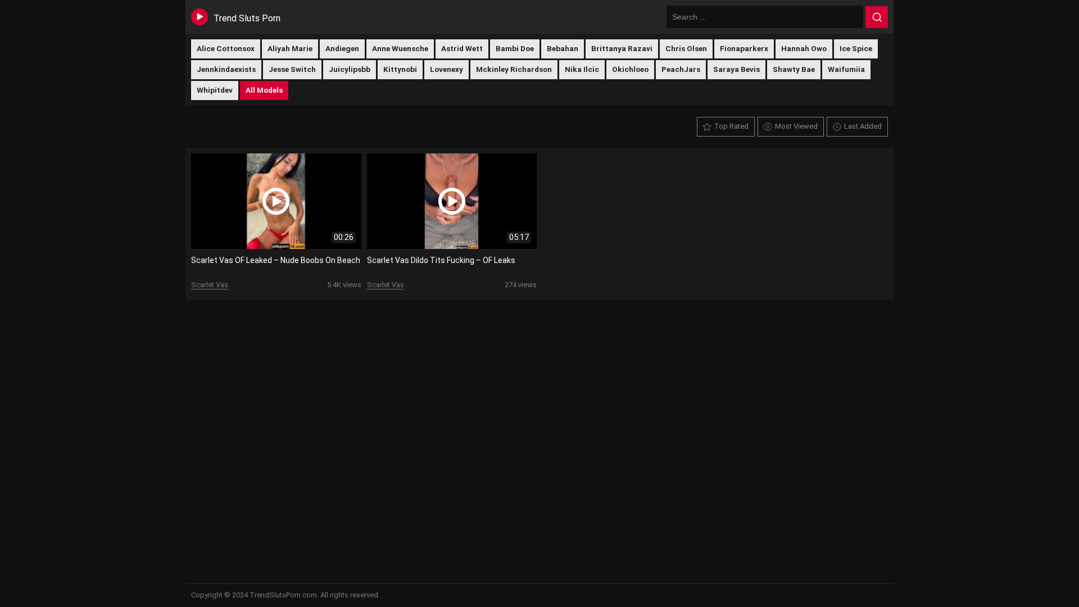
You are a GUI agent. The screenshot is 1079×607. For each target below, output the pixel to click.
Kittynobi (400, 69)
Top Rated (731, 126)
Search (876, 17)
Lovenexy (446, 69)
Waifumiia (846, 69)
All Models (264, 89)
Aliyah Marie (290, 48)
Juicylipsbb (349, 69)
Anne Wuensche (400, 48)
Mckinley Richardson (514, 69)
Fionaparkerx (744, 48)
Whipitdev (215, 89)
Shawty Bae (794, 69)
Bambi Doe (515, 48)
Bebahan (562, 48)
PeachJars (680, 69)
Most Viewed (796, 126)
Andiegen (342, 48)
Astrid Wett (462, 48)
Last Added (863, 126)
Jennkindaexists (226, 69)
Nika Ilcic (582, 69)
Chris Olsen (686, 48)
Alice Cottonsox (226, 48)
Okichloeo (630, 69)
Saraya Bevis (736, 69)
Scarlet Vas (209, 284)
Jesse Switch (292, 69)
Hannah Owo (804, 48)
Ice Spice (856, 48)
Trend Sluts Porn (247, 18)
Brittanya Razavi (621, 48)
